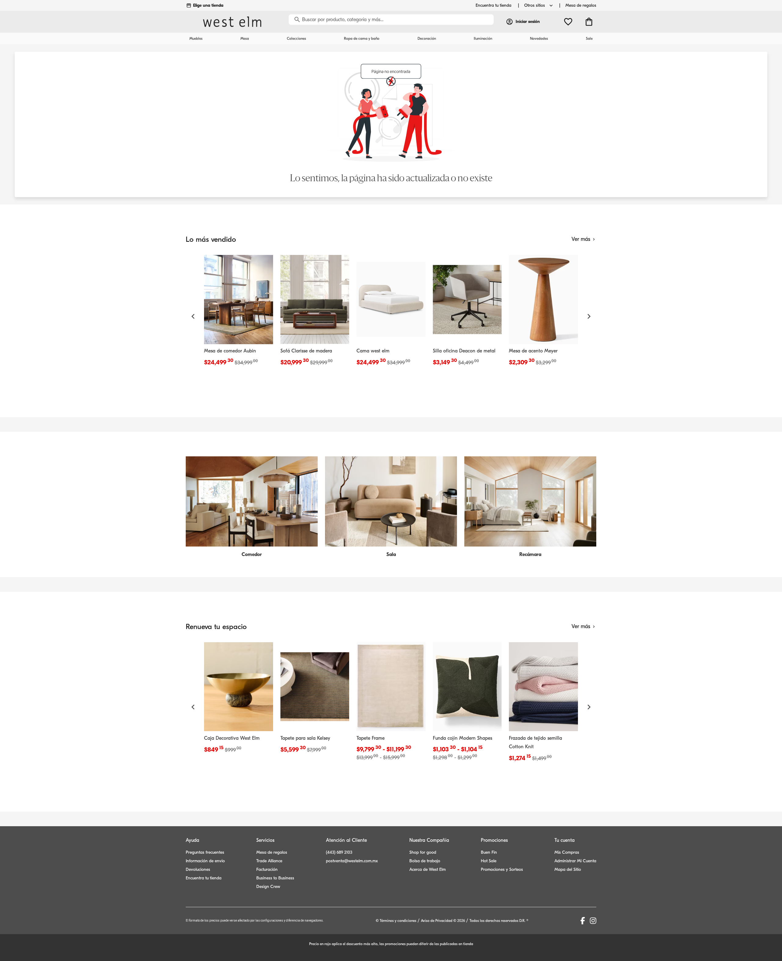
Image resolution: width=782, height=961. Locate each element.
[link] (238, 312)
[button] (193, 316)
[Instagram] (593, 920)
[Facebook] (582, 920)
